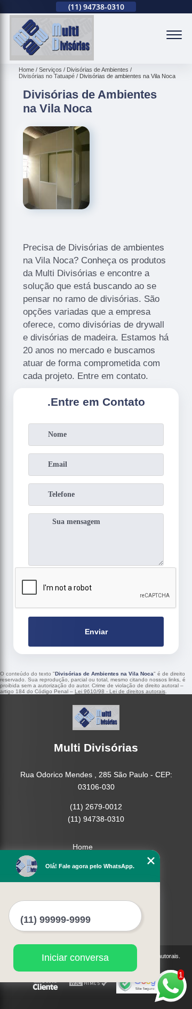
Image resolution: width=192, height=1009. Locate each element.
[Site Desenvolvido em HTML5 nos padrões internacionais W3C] (88, 984)
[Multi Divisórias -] (52, 58)
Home (83, 847)
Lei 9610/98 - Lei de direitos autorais (120, 691)
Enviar (96, 631)
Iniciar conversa (75, 957)
